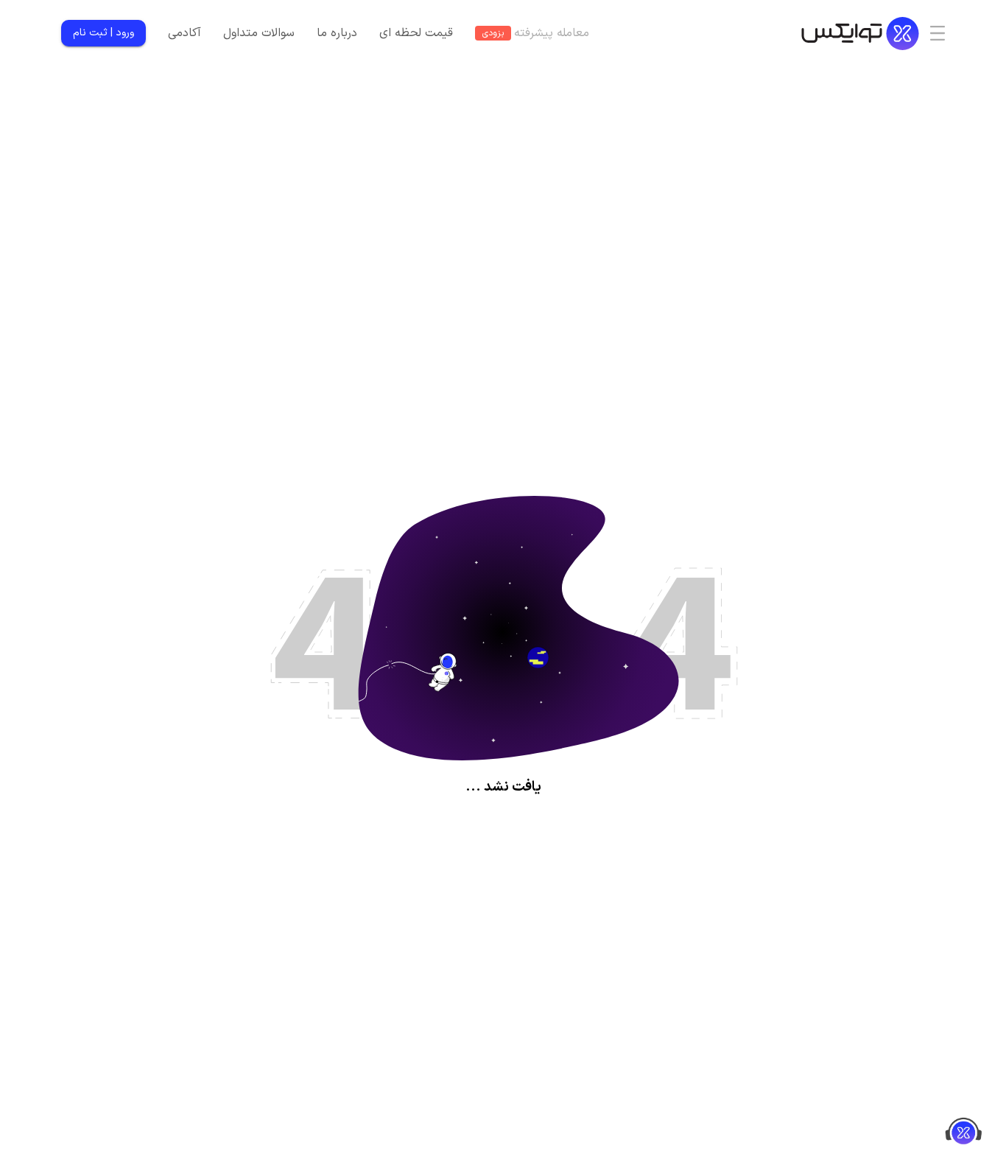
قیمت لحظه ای (416, 33)
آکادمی (184, 33)
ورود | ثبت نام (103, 33)
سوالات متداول (259, 33)
